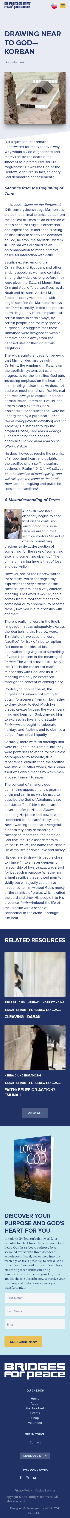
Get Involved (35, 1408)
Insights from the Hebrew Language (32, 1010)
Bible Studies (14, 1002)
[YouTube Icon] (34, 1477)
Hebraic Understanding (46, 1002)
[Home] (17, 5)
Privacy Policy (23, 1490)
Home (35, 1399)
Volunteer (35, 1423)
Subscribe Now (23, 1342)
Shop (35, 1418)
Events (35, 1413)
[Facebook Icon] (20, 1477)
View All (35, 1113)
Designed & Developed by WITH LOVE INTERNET (35, 1511)
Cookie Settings (45, 1490)
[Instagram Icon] (27, 1477)
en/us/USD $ (32, 1456)
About (35, 1403)
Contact (35, 1442)
